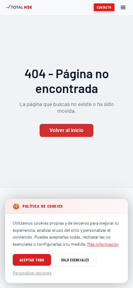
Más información (103, 244)
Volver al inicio (66, 130)
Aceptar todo (31, 260)
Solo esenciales (75, 260)
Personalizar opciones (32, 272)
